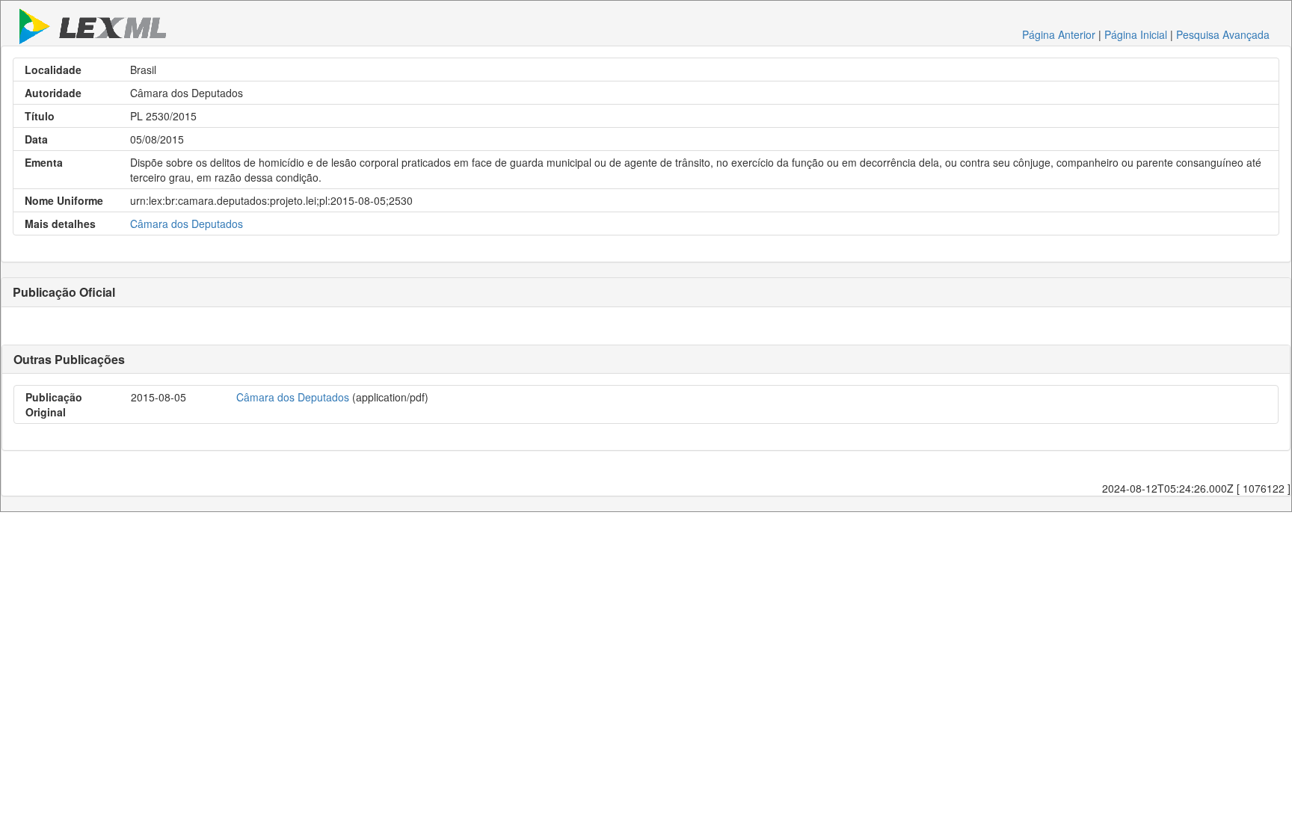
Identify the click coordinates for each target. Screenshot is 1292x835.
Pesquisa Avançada (1223, 34)
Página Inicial (1135, 34)
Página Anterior (1058, 34)
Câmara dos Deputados (186, 223)
